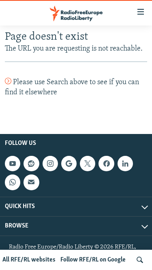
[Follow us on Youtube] (12, 163)
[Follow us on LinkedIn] (125, 163)
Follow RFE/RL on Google (93, 260)
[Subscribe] (31, 182)
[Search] (140, 260)
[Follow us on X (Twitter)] (87, 163)
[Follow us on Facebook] (106, 163)
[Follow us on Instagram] (50, 163)
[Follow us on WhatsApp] (12, 182)
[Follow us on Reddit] (31, 163)
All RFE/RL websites (29, 260)
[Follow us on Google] (69, 163)
